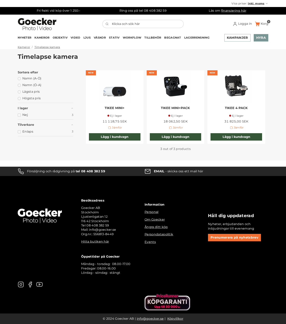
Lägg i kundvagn (114, 137)
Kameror (24, 47)
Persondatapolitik (159, 234)
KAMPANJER (237, 38)
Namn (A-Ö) (31, 78)
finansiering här (233, 10)
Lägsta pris (31, 91)
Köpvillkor (175, 318)
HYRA (261, 38)
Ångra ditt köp (156, 227)
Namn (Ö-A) (31, 85)
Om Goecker (155, 219)
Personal (152, 212)
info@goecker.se (150, 318)
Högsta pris (31, 98)
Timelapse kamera (47, 47)
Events (150, 242)
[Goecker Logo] (37, 24)
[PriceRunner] (167, 302)
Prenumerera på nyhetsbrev (234, 237)
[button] (250, 3)
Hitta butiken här (95, 241)
